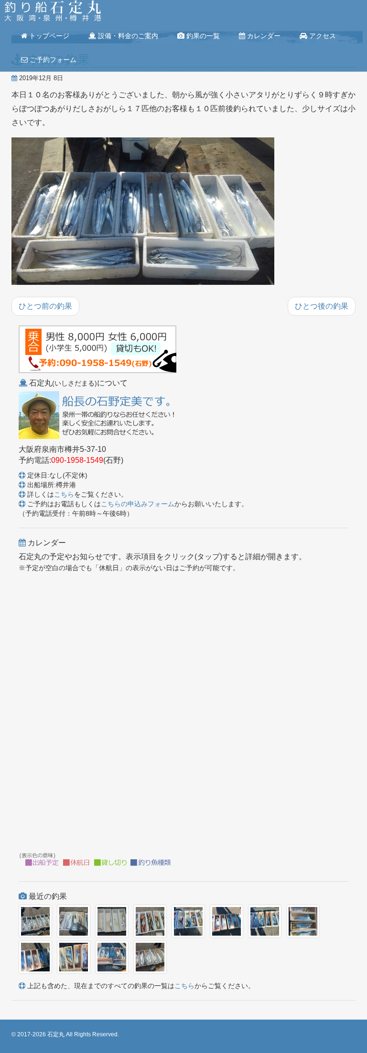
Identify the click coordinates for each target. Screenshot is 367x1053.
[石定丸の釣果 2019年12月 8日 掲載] (142, 212)
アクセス (321, 36)
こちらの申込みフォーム (137, 504)
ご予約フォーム (52, 59)
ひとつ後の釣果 (321, 306)
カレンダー (263, 36)
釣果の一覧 (202, 36)
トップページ (48, 36)
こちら (64, 494)
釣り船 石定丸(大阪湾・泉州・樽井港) (52, 12)
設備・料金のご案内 (127, 36)
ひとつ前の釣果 (45, 306)
